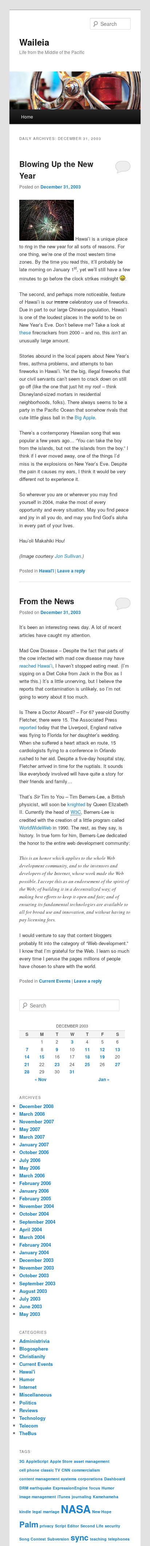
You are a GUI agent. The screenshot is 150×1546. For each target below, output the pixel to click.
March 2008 (32, 1113)
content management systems (47, 1478)
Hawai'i (46, 570)
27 (117, 1064)
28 (26, 1071)
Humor (27, 1379)
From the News (46, 600)
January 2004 (34, 1252)
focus (94, 1488)
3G (21, 1461)
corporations (90, 1478)
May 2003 (29, 1313)
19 (102, 1056)
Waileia (34, 42)
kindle (25, 1511)
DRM (23, 1488)
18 (87, 1056)
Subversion (58, 1539)
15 (41, 1056)
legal (37, 1511)
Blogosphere (33, 1348)
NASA (76, 1508)
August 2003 (33, 1290)
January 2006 (34, 1190)
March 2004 (32, 1237)
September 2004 (37, 1221)
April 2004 (30, 1229)
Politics (27, 1402)
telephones (119, 1539)
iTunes (64, 1496)
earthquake (40, 1488)
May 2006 (29, 1167)
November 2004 (36, 1206)
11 (87, 1049)
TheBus (27, 1433)
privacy (47, 1525)
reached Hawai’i (35, 665)
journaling (81, 1496)
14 (26, 1056)
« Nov (41, 1079)
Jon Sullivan (68, 555)
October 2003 (34, 1275)
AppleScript (37, 1461)
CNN (66, 1470)
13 (117, 1049)
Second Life (91, 1525)
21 (26, 1064)
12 (102, 1049)
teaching (98, 1539)
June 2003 (30, 1306)
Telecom (28, 1425)
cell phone (29, 1470)
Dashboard (114, 1478)
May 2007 (29, 1129)
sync (79, 1537)
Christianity (32, 1356)
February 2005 (35, 1198)
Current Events (55, 981)
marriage (51, 1511)
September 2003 (37, 1283)
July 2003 (29, 1298)
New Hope (101, 1511)
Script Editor (67, 1525)
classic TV (50, 1470)
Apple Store (61, 1461)
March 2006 (32, 1175)
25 (87, 1064)
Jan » (104, 1079)
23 (57, 1064)
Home (27, 116)
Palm (28, 1524)
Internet (27, 1386)
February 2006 (35, 1183)
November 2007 (36, 1121)
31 (72, 1071)
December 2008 (36, 1106)
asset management (92, 1461)
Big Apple (85, 417)
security (112, 1525)
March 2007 (32, 1136)
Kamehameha (105, 1496)
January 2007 (34, 1144)
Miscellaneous (35, 1394)
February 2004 (35, 1244)
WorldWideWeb (35, 827)
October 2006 (34, 1152)
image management (37, 1496)
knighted (76, 804)
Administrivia (34, 1340)
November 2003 (36, 1267)
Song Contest (32, 1539)
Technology (32, 1417)
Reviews (28, 1410)
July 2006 (29, 1160)
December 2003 (36, 1259)
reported (27, 727)
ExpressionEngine (70, 1488)
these (25, 332)
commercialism (86, 1470)
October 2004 (34, 1213)
